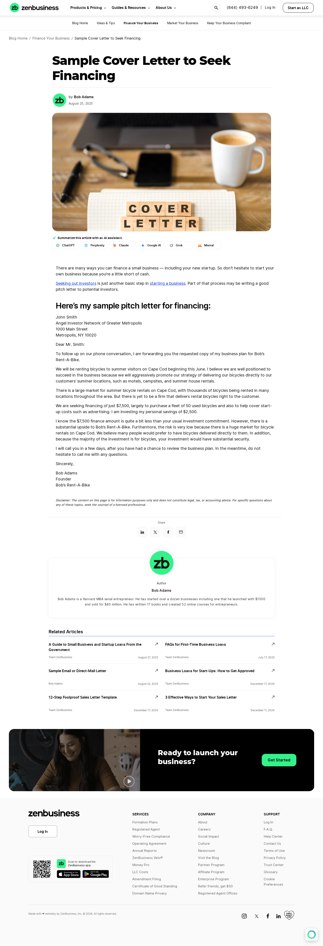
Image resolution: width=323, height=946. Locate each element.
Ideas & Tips (106, 23)
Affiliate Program (211, 872)
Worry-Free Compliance (151, 836)
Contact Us (272, 843)
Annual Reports (144, 850)
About (202, 822)
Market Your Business (182, 23)
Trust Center (274, 865)
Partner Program (211, 865)
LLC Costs (140, 872)
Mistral (209, 245)
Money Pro (140, 865)
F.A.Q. (268, 829)
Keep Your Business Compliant (229, 23)
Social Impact (208, 836)
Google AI (154, 245)
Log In (43, 831)
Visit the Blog (208, 858)
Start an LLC (298, 8)
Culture (204, 843)
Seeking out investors (76, 284)
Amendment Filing (146, 879)
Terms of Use (274, 850)
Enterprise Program (213, 879)
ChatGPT (68, 245)
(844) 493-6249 (242, 8)
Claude (124, 245)
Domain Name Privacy (149, 893)
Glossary (270, 872)
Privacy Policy (275, 858)
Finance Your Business (51, 38)
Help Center (273, 836)
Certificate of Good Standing (154, 886)
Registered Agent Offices (218, 893)
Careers (204, 829)
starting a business (167, 284)
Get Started (279, 760)
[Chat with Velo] (311, 934)
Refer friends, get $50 (215, 886)
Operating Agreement (149, 843)
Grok (179, 245)
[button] (129, 781)
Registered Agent (146, 829)
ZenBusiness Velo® (147, 858)
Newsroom (206, 850)
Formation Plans (145, 822)
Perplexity (97, 245)
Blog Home (80, 23)
